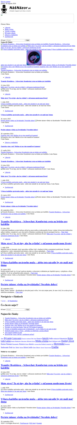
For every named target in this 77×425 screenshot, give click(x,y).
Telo (14, 347)
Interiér (45, 338)
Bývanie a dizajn (10, 33)
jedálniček (56, 338)
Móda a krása (9, 29)
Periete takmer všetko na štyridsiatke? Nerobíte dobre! (59, 65)
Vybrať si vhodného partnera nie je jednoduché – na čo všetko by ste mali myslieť (30, 329)
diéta (35, 338)
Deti (32, 338)
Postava (22, 344)
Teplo (17, 347)
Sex (52, 344)
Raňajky (31, 344)
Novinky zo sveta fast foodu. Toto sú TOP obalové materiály (24, 327)
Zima (34, 347)
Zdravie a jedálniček (11, 35)
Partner (3, 344)
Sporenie (67, 344)
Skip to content (5, 2)
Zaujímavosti (9, 36)
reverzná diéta (37, 344)
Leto (3, 341)
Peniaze (9, 344)
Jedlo (51, 338)
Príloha (26, 344)
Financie (39, 338)
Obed (50, 341)
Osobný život (67, 341)
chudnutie (28, 338)
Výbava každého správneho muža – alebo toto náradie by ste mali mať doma (25, 104)
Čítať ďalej (64, 232)
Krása (70, 338)
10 (8, 301)
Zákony (38, 347)
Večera (21, 347)
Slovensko (59, 343)
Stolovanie (5, 347)
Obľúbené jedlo (56, 341)
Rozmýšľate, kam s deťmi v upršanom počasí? (19, 334)
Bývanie (8, 338)
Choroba (24, 338)
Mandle (13, 341)
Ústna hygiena (48, 347)
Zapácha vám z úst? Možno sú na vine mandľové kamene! (19, 135)
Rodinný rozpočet (46, 344)
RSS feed (32, 423)
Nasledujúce (13, 301)
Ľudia (55, 347)
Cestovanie (16, 338)
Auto (2, 338)
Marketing (18, 341)
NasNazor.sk (24, 423)
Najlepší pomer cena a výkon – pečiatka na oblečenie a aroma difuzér (27, 331)
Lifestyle (7, 27)
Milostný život (31, 341)
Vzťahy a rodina (10, 31)
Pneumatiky (15, 344)
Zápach (42, 347)
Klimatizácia (63, 338)
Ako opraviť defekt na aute (13, 332)
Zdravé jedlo (27, 347)
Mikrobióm (23, 341)
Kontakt (39, 423)
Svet (10, 347)
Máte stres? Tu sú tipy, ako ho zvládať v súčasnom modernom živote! (38, 46)
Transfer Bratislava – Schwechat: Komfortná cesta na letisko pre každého (24, 70)
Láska (8, 341)
